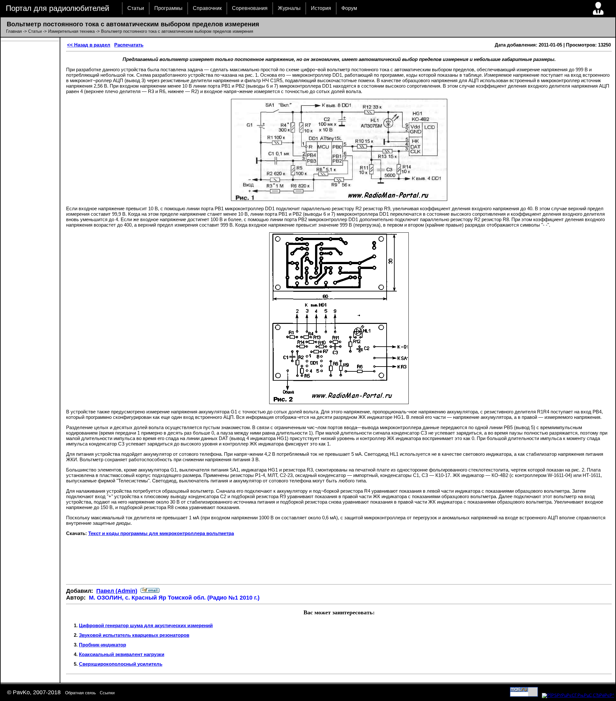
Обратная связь (80, 692)
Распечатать (128, 45)
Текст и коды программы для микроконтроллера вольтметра (161, 533)
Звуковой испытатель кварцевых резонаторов (134, 635)
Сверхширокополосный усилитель (120, 664)
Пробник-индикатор (102, 644)
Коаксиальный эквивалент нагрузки (121, 654)
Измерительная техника (71, 31)
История (321, 8)
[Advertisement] (339, 560)
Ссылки (107, 692)
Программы (168, 8)
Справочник (207, 8)
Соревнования (250, 8)
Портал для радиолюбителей (57, 8)
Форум (349, 8)
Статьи (135, 8)
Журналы (289, 8)
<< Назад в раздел (88, 45)
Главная (14, 31)
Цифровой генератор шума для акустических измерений (146, 625)
